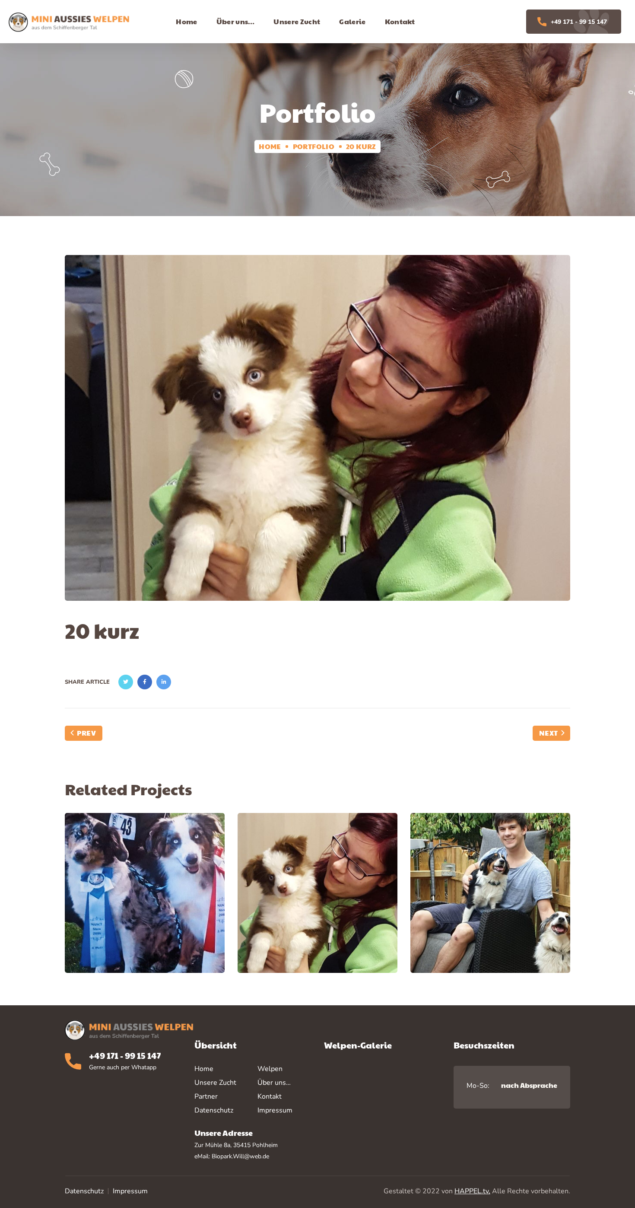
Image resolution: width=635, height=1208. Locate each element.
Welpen (270, 1069)
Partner (206, 1096)
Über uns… (274, 1082)
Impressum (130, 1191)
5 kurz (490, 901)
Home (270, 146)
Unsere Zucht (215, 1082)
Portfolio (314, 146)
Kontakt (269, 1096)
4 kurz (144, 901)
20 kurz (317, 901)
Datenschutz (84, 1191)
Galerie (144, 923)
